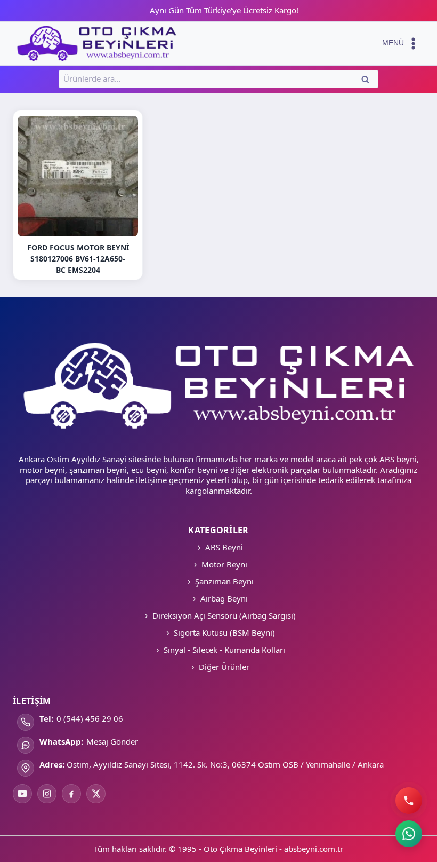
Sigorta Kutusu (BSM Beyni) (224, 632)
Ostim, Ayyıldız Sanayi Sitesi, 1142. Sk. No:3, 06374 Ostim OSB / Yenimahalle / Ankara (225, 764)
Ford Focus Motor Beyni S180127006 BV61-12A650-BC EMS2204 (78, 258)
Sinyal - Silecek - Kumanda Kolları (224, 649)
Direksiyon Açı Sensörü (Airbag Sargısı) (224, 615)
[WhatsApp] (408, 833)
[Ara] (408, 800)
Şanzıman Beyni (224, 581)
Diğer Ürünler (224, 666)
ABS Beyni (224, 547)
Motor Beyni (224, 564)
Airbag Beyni (224, 598)
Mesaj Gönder (112, 741)
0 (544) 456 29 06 (89, 718)
